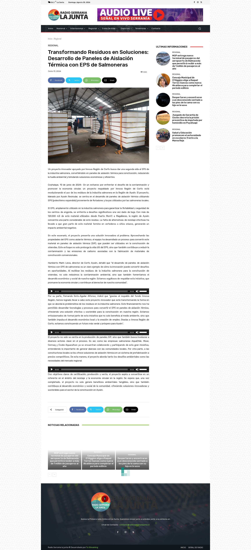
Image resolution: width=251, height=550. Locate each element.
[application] (98, 291)
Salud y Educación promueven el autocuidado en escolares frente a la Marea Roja (186, 136)
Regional (57, 39)
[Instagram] (198, 2)
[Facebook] (194, 2)
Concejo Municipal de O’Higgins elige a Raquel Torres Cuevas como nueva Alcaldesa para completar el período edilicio (98, 461)
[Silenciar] (137, 291)
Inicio (50, 39)
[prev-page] (50, 474)
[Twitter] (201, 2)
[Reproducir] (51, 291)
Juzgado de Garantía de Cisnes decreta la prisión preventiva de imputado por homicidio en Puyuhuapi (187, 119)
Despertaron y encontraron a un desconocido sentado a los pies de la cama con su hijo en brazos (132, 462)
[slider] (143, 291)
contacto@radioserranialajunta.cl (134, 525)
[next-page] (54, 474)
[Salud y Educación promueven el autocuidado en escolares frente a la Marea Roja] (163, 135)
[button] (199, 28)
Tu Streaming (92, 547)
